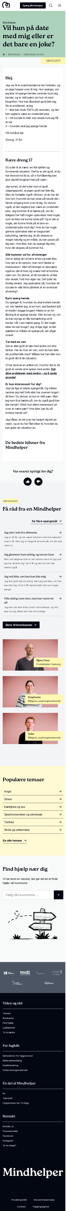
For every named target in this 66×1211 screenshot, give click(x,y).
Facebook (8, 1135)
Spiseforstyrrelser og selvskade (23, 814)
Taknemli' (8, 1098)
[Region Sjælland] (57, 973)
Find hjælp (8, 1022)
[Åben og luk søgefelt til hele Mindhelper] (50, 5)
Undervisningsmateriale (15, 1070)
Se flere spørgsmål (44, 521)
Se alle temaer (12, 840)
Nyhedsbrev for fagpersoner (18, 1055)
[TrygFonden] (49, 983)
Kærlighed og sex (34, 54)
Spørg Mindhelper (33, 5)
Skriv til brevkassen (18, 625)
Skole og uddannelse (17, 829)
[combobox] (33, 894)
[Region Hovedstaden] (9, 973)
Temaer (7, 1013)
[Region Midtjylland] (25, 973)
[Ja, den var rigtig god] (28, 481)
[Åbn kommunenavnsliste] (58, 894)
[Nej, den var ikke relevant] (38, 481)
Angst (7, 791)
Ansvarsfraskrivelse (44, 1199)
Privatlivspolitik (19, 1199)
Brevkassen (10, 501)
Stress (8, 799)
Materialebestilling (12, 1060)
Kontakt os (8, 1126)
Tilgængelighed (40, 1206)
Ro (4, 1093)
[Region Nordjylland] (41, 973)
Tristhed (9, 822)
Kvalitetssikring (10, 1065)
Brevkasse (14, 54)
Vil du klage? (9, 1145)
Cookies (21, 1206)
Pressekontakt (10, 1131)
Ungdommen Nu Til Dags (16, 1103)
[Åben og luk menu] (59, 5)
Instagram (8, 1140)
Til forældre (9, 1032)
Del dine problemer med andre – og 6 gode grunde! (31, 373)
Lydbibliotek (9, 1027)
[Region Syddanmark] (17, 983)
